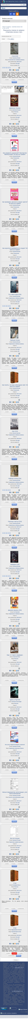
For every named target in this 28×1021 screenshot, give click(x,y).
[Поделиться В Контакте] (18, 70)
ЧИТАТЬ (14, 82)
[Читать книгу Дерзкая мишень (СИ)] (14, 608)
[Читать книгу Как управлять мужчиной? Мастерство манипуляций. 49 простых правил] (14, 150)
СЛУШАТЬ (14, 953)
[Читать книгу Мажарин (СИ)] (14, 562)
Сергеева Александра (16, 701)
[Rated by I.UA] (13, 1009)
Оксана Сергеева (16, 433)
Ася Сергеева (16, 612)
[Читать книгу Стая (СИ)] (14, 54)
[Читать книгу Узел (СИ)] (14, 429)
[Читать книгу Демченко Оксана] (14, 106)
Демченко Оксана (16, 110)
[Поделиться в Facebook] (10, 70)
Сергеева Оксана (16, 58)
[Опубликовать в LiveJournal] (11, 70)
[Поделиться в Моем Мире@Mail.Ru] (13, 70)
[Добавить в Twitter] (16, 70)
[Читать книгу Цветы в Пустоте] (14, 697)
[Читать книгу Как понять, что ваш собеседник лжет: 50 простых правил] (14, 382)
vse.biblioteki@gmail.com (17, 991)
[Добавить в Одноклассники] (15, 70)
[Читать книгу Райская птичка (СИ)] (14, 476)
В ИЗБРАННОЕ (21, 79)
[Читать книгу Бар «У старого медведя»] (14, 652)
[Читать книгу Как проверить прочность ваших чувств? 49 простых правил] (14, 199)
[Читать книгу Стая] (14, 881)
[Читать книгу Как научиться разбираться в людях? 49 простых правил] (14, 246)
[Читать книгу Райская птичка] (14, 338)
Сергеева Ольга (16, 656)
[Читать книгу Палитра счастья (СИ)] (14, 519)
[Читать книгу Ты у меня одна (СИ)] (14, 292)
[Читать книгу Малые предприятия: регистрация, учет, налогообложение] (14, 790)
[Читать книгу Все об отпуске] (14, 836)
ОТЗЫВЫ (13, 79)
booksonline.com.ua (19, 967)
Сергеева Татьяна (16, 746)
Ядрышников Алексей (16, 929)
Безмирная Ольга (16, 885)
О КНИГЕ (7, 79)
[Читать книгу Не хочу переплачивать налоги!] (14, 742)
